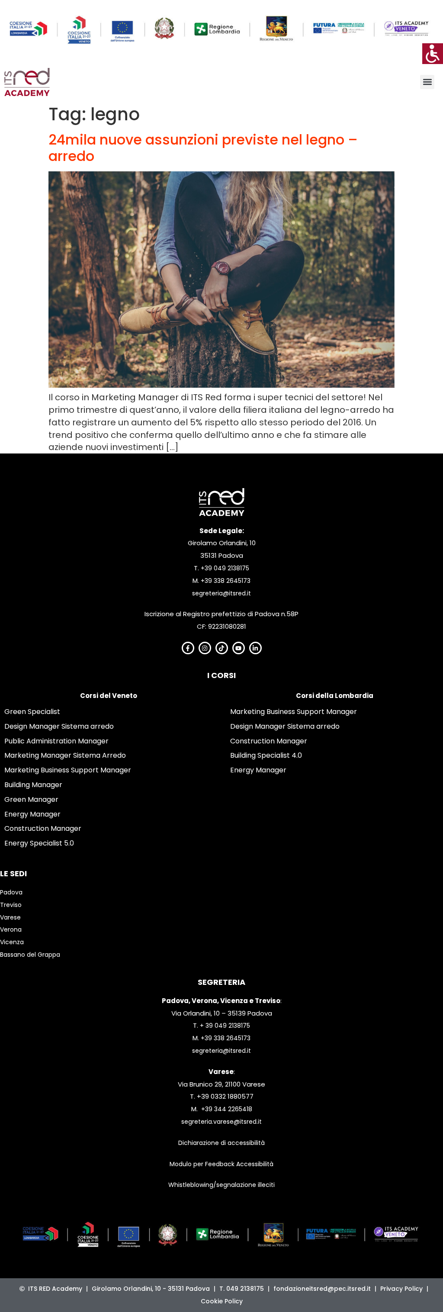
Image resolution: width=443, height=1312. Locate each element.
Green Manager (31, 799)
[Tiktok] (221, 648)
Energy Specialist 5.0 (39, 843)
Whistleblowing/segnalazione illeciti (221, 1184)
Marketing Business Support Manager (67, 770)
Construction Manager (42, 828)
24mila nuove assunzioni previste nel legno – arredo (203, 148)
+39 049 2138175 (225, 568)
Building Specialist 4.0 (266, 755)
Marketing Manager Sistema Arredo (65, 755)
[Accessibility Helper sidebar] (432, 53)
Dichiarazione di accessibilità (221, 1142)
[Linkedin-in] (255, 648)
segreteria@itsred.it (221, 593)
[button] (427, 82)
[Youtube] (238, 648)
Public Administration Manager (56, 741)
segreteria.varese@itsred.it (221, 1121)
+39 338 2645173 (225, 580)
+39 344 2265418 (226, 1109)
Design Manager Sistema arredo (59, 726)
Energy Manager (32, 814)
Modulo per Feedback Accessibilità (221, 1164)
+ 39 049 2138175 (225, 1025)
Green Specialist (32, 712)
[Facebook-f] (188, 648)
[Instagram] (205, 648)
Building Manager (33, 785)
